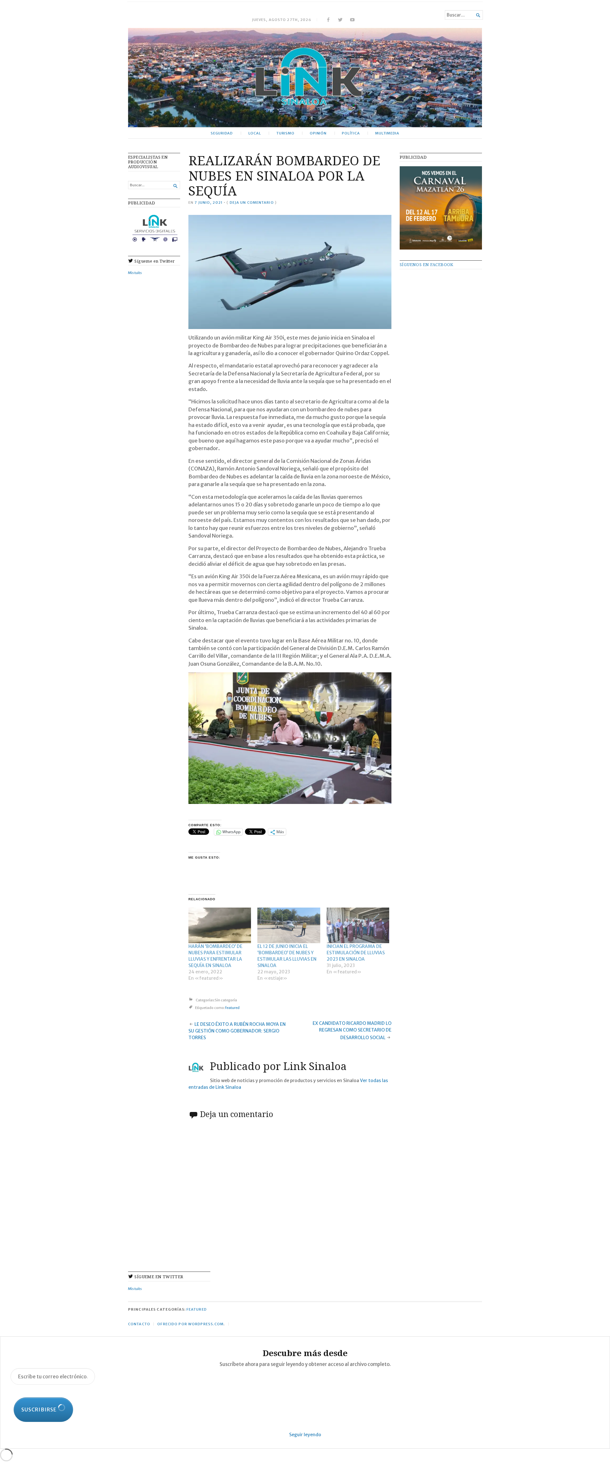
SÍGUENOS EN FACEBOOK (426, 264)
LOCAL (254, 133)
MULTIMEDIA (387, 133)
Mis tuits (135, 273)
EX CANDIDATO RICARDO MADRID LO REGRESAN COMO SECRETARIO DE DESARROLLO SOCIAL (352, 1030)
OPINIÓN (318, 133)
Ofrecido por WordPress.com (190, 1324)
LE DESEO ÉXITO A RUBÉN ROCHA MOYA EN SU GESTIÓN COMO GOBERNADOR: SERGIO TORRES (237, 1030)
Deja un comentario (252, 202)
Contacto (139, 1324)
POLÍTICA (351, 133)
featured (232, 1008)
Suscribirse (39, 1409)
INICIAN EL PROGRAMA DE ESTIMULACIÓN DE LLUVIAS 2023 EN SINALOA (356, 952)
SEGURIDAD (222, 133)
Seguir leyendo (305, 1434)
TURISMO (285, 133)
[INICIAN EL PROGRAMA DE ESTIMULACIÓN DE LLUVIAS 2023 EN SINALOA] (358, 925)
